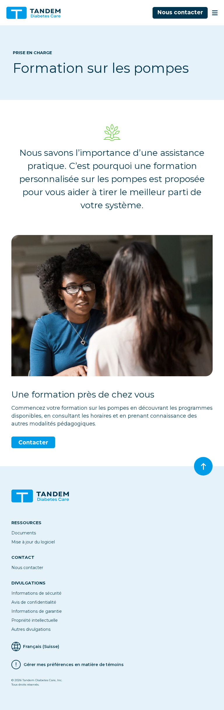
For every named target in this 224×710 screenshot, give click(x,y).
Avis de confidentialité (33, 602)
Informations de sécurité (36, 593)
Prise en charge (32, 52)
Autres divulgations (30, 629)
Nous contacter (180, 12)
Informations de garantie (36, 611)
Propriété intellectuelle (34, 620)
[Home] (35, 13)
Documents (23, 533)
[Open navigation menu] (215, 13)
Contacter (33, 442)
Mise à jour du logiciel (33, 542)
